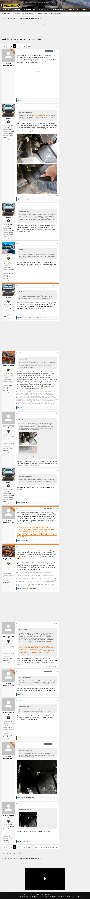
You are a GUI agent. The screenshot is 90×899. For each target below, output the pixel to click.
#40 (57, 546)
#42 (57, 671)
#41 (57, 623)
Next (28, 46)
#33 (57, 205)
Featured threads (28, 13)
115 (9, 265)
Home (71, 896)
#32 (57, 106)
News (7, 10)
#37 (57, 413)
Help (67, 896)
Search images (56, 13)
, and (32, 317)
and (27, 199)
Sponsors (28, 896)
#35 (57, 285)
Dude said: (22, 291)
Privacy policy (61, 896)
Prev (4, 46)
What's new (30, 10)
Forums (17, 10)
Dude (8, 256)
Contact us (35, 896)
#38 (57, 470)
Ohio (10, 446)
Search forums (42, 13)
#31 (57, 51)
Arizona (11, 133)
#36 (57, 353)
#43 (57, 700)
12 (8, 439)
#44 (57, 744)
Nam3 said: (22, 249)
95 (10, 379)
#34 (57, 243)
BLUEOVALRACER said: (25, 112)
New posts (7, 13)
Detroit (10, 385)
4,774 (10, 267)
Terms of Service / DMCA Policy (48, 896)
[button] (42, 10)
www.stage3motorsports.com (39, 115)
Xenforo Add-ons (41, 895)
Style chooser (21, 896)
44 (10, 129)
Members (56, 10)
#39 (57, 508)
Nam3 (8, 118)
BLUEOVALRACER (8, 427)
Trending (17, 13)
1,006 (10, 441)
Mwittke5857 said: (24, 211)
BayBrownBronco (8, 366)
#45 (57, 803)
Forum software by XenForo (18, 895)
